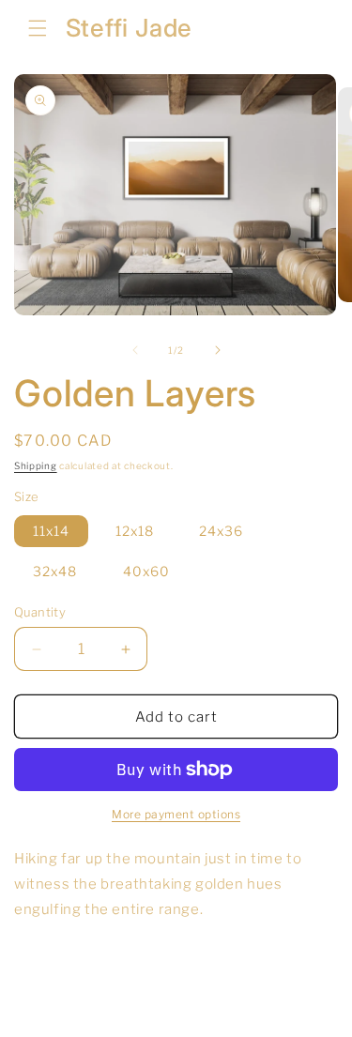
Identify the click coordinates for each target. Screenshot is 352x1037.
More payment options (176, 814)
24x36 (221, 531)
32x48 (55, 571)
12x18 (134, 531)
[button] (37, 28)
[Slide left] (135, 350)
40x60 (146, 571)
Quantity (40, 611)
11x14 (51, 531)
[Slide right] (217, 350)
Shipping (35, 465)
